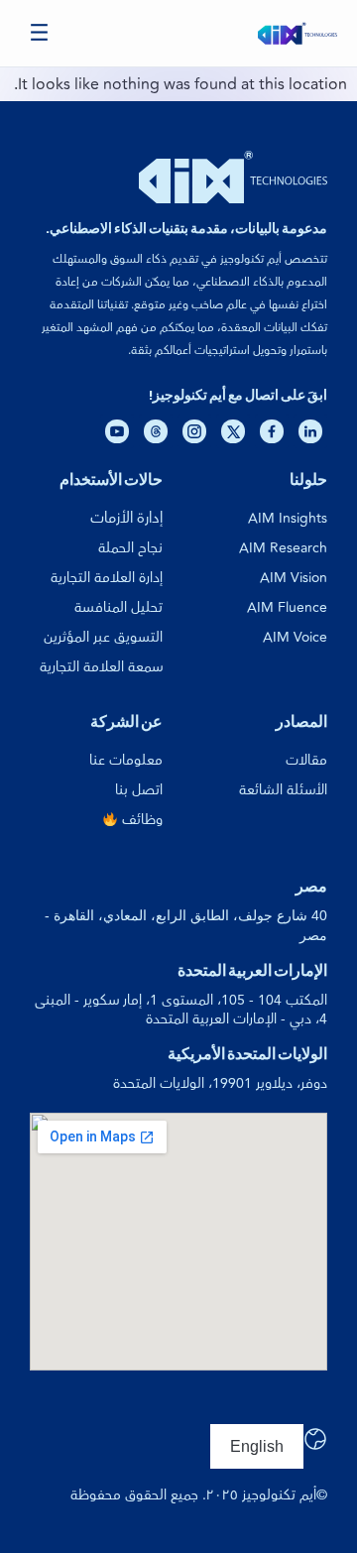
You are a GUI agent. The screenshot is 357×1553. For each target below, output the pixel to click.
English (257, 1446)
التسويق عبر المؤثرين (103, 637)
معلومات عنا (126, 760)
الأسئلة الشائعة (283, 789)
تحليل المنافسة (118, 607)
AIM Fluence (287, 607)
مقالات (306, 760)
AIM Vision (293, 577)
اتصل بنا (139, 789)
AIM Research (283, 548)
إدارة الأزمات (126, 518)
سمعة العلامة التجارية (101, 667)
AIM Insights (287, 518)
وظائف (140, 819)
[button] (40, 33)
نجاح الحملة (130, 548)
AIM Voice (295, 637)
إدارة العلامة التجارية (107, 577)
